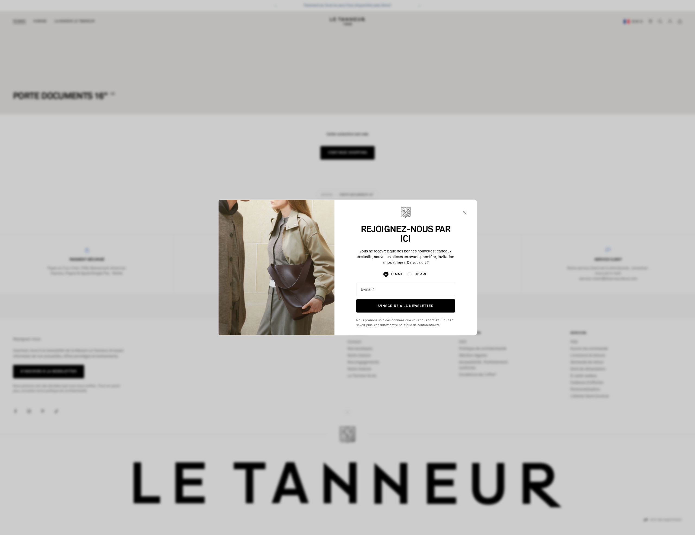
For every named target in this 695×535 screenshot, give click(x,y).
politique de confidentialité (419, 325)
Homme (421, 274)
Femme (397, 274)
